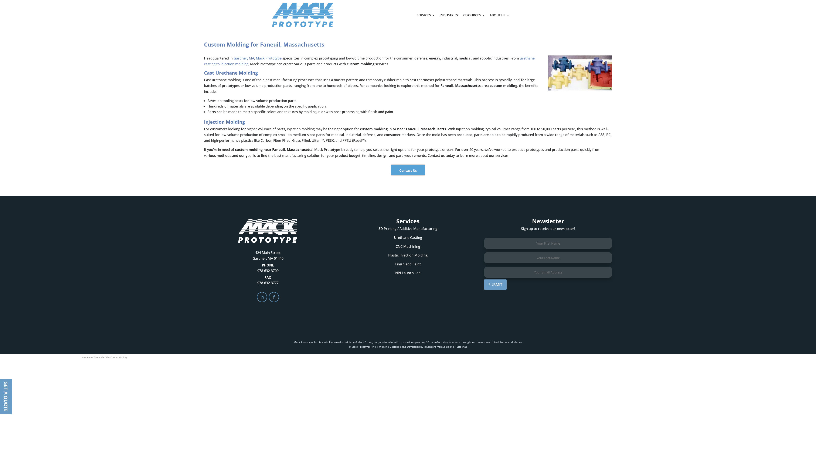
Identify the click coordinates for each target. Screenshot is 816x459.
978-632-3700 (268, 270)
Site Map (462, 346)
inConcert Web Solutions (439, 346)
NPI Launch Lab (408, 273)
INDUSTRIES (449, 15)
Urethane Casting (408, 237)
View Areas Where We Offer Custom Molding (104, 357)
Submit (495, 284)
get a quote (532, 13)
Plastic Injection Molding (408, 255)
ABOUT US (497, 15)
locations (454, 342)
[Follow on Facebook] (274, 297)
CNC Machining (408, 246)
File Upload (6, 396)
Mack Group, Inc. (367, 342)
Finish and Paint (408, 264)
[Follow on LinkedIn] (262, 297)
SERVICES (424, 15)
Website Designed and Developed (399, 346)
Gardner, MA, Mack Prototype (258, 58)
